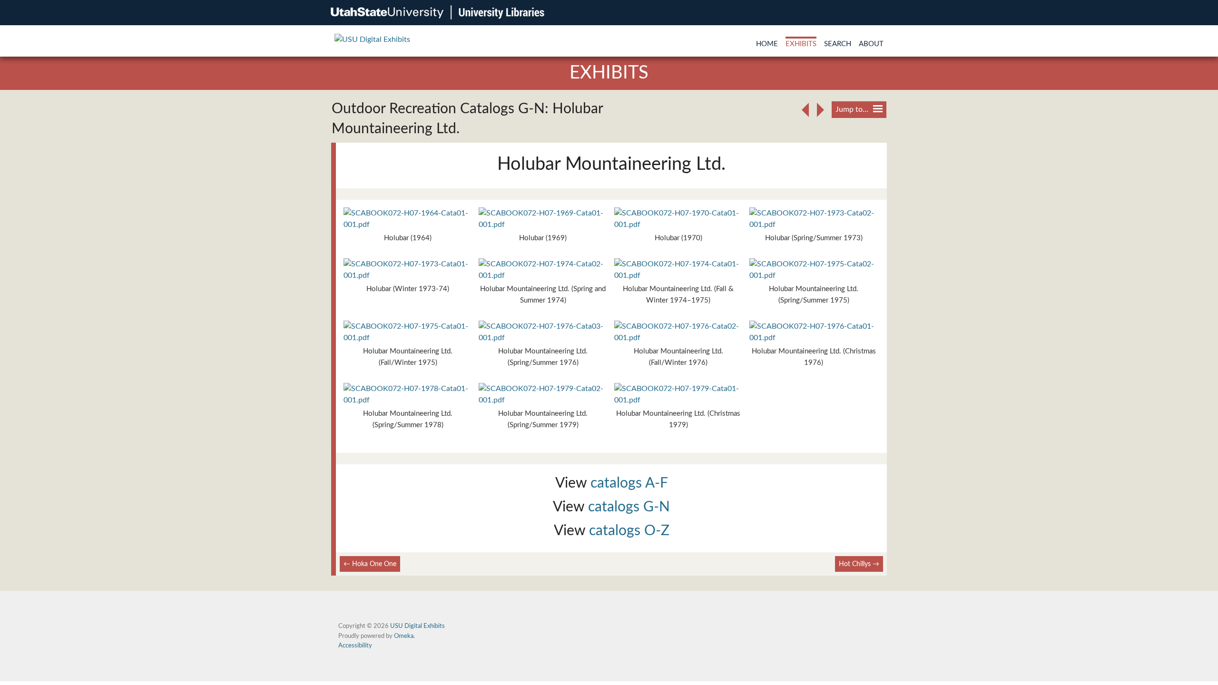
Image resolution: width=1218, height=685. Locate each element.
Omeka (403, 636)
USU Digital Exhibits (417, 626)
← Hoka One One (370, 564)
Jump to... (851, 109)
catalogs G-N (629, 507)
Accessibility (355, 645)
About (871, 44)
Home (767, 44)
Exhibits (801, 44)
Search (837, 44)
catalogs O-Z (629, 531)
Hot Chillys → (859, 564)
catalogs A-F (629, 483)
